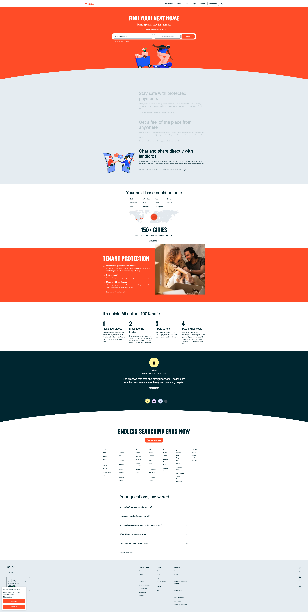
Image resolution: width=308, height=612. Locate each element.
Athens (138, 452)
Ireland (138, 469)
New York (146, 206)
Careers (141, 574)
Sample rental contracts (180, 604)
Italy (150, 450)
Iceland (138, 463)
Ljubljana (165, 471)
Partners (141, 581)
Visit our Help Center (126, 552)
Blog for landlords (179, 597)
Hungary (138, 456)
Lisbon (165, 461)
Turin (150, 465)
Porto (164, 464)
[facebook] (300, 567)
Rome (150, 463)
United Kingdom (180, 473)
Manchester (179, 479)
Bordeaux (121, 452)
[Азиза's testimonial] (160, 401)
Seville (177, 460)
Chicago (194, 455)
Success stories (178, 594)
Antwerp (105, 461)
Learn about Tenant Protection (116, 292)
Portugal (165, 459)
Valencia (178, 463)
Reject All (14, 601)
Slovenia (165, 468)
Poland (165, 450)
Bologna (151, 452)
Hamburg (121, 477)
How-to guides (178, 590)
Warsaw (165, 455)
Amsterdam (152, 472)
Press (140, 578)
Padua (150, 460)
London (169, 203)
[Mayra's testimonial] (154, 401)
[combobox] (134, 36)
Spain (177, 450)
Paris (131, 206)
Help (187, 3)
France (120, 450)
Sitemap (141, 595)
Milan (144, 203)
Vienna (157, 199)
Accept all (14, 606)
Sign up (202, 3)
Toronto (105, 468)
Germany (121, 464)
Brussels (170, 199)
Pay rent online (161, 578)
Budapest (138, 459)
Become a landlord (179, 578)
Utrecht (151, 480)
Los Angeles (159, 206)
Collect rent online (179, 587)
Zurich (177, 469)
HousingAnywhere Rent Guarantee (180, 582)
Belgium (105, 456)
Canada (105, 465)
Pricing (158, 574)
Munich (121, 480)
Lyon (120, 455)
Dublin (137, 472)
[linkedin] (300, 576)
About (140, 571)
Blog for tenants (161, 581)
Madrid (157, 203)
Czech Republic (107, 472)
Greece (138, 450)
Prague (105, 475)
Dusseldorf (122, 472)
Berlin (132, 199)
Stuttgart (121, 483)
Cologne (121, 469)
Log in (194, 3)
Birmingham (179, 481)
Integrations (177, 601)
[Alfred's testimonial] (147, 401)
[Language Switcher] (221, 3)
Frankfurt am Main (123, 475)
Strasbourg (122, 460)
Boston (194, 452)
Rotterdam (146, 199)
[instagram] (300, 585)
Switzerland (179, 467)
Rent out (126, 41)
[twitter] (300, 572)
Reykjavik (138, 465)
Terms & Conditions (144, 585)
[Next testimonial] (165, 401)
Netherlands (152, 469)
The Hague (152, 477)
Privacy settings (7, 597)
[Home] (89, 3)
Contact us (160, 594)
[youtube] (300, 581)
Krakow (165, 452)
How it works (160, 571)
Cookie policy (142, 592)
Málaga (178, 458)
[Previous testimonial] (142, 401)
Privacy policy (143, 588)
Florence (151, 455)
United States (196, 450)
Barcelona (133, 203)
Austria (104, 450)
